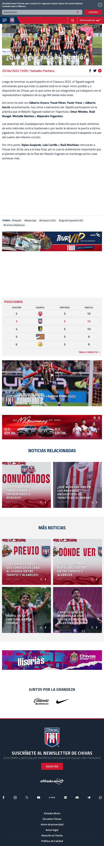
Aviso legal (52, 830)
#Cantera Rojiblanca (14, 225)
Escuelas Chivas (52, 819)
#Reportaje (30, 220)
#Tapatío (16, 220)
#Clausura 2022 (47, 220)
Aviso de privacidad (52, 824)
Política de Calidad (52, 841)
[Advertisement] (52, 188)
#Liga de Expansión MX (71, 220)
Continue (93, 12)
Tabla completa (88, 352)
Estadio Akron (52, 813)
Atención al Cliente (52, 835)
